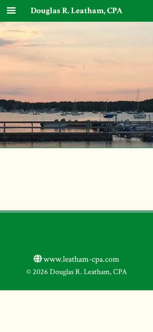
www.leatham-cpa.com (80, 259)
